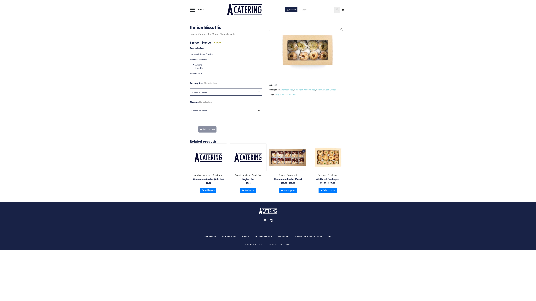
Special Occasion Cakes (308, 236)
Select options (289, 190)
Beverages (284, 236)
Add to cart (210, 190)
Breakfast (298, 90)
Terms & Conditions (279, 244)
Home (193, 34)
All (330, 236)
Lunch (245, 236)
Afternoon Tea (204, 34)
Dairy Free (279, 94)
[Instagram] (265, 221)
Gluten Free (290, 94)
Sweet (216, 34)
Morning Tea (309, 90)
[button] (192, 9)
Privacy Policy (253, 244)
